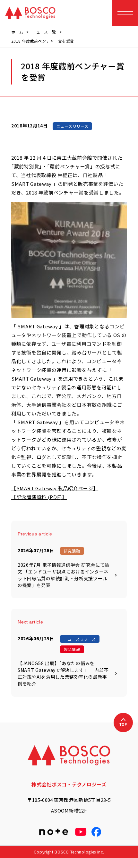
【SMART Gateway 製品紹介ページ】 (54, 488)
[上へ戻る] (123, 722)
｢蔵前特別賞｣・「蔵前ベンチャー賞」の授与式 (63, 166)
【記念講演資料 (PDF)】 (39, 497)
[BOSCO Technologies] (30, 13)
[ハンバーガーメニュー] (125, 13)
